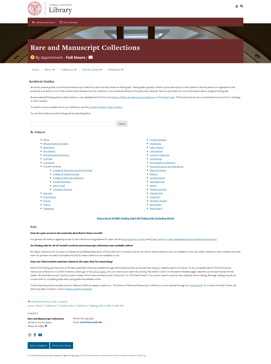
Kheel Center (168, 97)
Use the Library (90, 69)
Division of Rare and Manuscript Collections (133, 97)
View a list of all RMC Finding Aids (116, 218)
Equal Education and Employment (100, 355)
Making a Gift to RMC (101, 305)
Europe (47, 200)
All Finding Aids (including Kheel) (155, 218)
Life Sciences (156, 151)
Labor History (157, 147)
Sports (153, 185)
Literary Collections (160, 155)
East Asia (47, 193)
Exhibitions (114, 69)
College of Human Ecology (66, 174)
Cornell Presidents (62, 181)
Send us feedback (38, 345)
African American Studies (55, 143)
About (48, 69)
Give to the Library (61, 345)
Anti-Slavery (49, 151)
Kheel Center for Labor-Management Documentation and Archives (184, 239)
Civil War (48, 159)
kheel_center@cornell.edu (79, 289)
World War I (156, 204)
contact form (196, 285)
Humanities (155, 143)
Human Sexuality (158, 139)
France (46, 204)
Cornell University (35, 8)
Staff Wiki (119, 305)
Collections (67, 69)
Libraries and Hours (41, 301)
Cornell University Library (60, 8)
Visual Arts (155, 197)
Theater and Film (158, 189)
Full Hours (75, 57)
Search (122, 123)
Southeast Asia (157, 181)
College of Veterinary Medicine (68, 178)
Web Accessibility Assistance (125, 355)
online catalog (99, 271)
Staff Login (142, 355)
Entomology (49, 197)
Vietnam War (156, 193)
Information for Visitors (134, 239)
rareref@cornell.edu (91, 322)
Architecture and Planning (56, 155)
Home (35, 69)
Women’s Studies (158, 200)
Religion (154, 174)
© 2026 (30, 355)
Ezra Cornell (59, 185)
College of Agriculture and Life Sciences (72, 170)
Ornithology (156, 159)
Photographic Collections (162, 162)
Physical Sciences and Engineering (166, 166)
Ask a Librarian (60, 301)
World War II (156, 208)
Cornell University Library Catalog (105, 107)
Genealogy (48, 208)
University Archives (62, 189)
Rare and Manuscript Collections (85, 47)
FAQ (169, 91)
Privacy (83, 355)
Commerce (48, 162)
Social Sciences (157, 178)
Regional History (158, 170)
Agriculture (48, 147)
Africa (46, 139)
